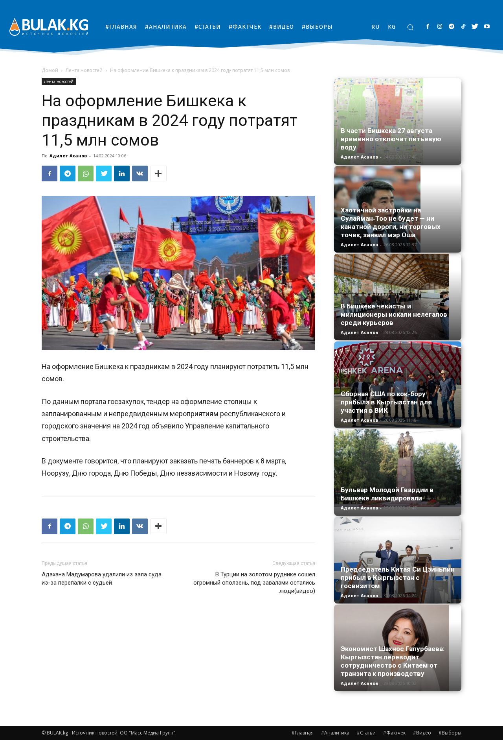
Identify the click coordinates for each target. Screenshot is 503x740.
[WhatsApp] (86, 173)
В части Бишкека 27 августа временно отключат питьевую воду (391, 139)
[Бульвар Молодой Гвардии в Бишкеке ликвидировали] (397, 468)
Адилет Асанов (68, 156)
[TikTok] (463, 27)
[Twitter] (475, 27)
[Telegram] (451, 27)
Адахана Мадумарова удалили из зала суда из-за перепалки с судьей (102, 578)
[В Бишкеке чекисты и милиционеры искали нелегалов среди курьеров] (397, 297)
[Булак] (48, 26)
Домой (50, 70)
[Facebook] (428, 27)
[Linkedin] (122, 173)
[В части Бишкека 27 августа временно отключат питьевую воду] (397, 121)
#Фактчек (394, 732)
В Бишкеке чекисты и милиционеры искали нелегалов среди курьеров (394, 314)
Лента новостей (84, 70)
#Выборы (450, 732)
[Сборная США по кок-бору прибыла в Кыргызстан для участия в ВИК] (397, 384)
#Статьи (366, 732)
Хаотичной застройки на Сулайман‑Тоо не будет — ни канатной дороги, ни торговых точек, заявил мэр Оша (391, 222)
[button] (410, 27)
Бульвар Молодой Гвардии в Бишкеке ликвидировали (387, 494)
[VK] (140, 173)
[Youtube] (487, 27)
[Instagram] (439, 27)
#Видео (422, 732)
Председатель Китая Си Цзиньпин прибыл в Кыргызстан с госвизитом (398, 577)
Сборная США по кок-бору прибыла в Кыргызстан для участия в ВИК (386, 402)
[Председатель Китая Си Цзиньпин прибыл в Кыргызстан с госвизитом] (397, 560)
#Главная (303, 732)
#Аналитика (335, 732)
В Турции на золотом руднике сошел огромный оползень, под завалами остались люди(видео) (254, 582)
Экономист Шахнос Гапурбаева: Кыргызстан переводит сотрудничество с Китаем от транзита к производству (392, 661)
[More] (158, 173)
